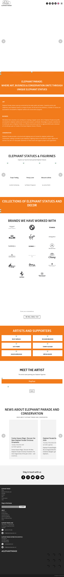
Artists (3, 495)
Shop (3, 490)
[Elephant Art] (15, 73)
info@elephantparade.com (10, 533)
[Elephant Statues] (32, 210)
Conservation (4, 498)
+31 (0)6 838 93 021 (8, 544)
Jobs (3, 499)
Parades (3, 493)
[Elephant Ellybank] (32, 212)
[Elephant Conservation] (15, 75)
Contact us (4, 512)
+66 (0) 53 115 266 (8, 530)
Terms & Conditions (6, 516)
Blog (32, 391)
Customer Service (5, 515)
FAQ (2, 496)
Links (3, 519)
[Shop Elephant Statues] (46, 73)
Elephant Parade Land (6, 492)
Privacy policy (5, 513)
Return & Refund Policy (7, 518)
